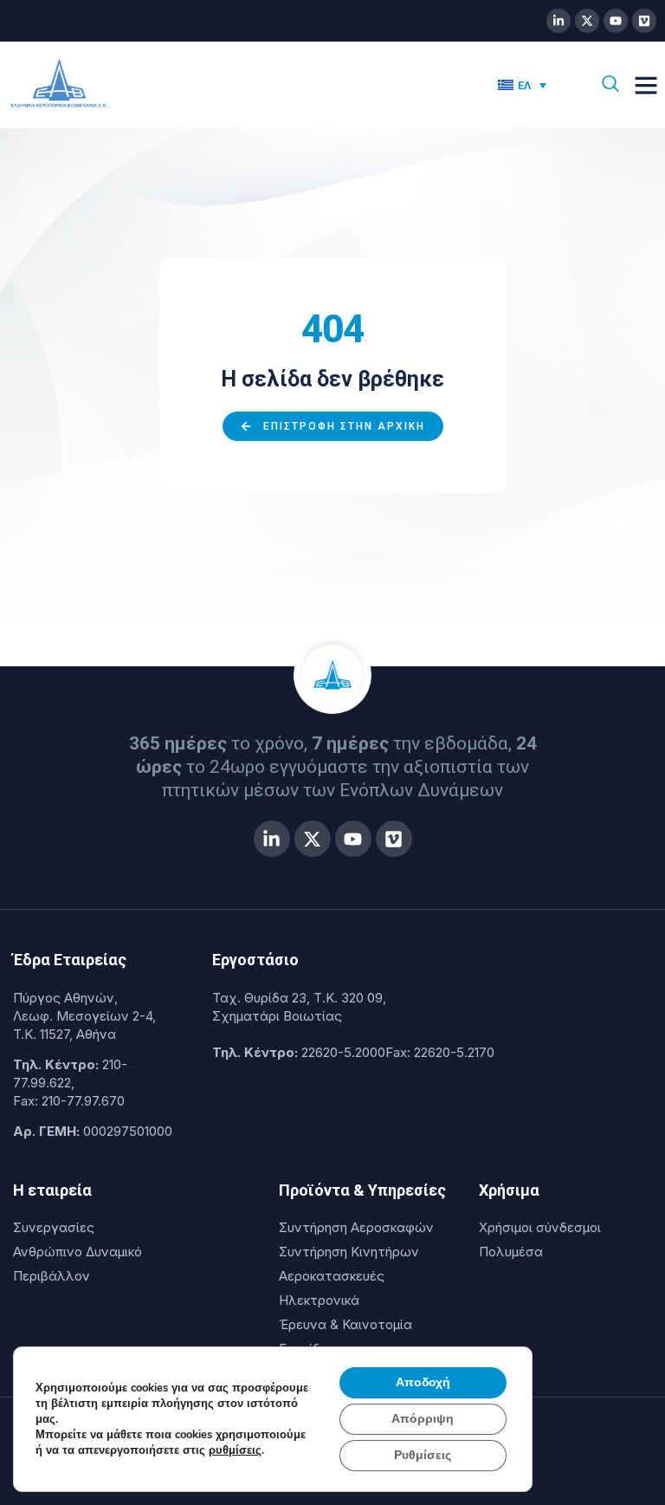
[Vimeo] (644, 21)
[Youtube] (616, 21)
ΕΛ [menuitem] (524, 85)
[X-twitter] (587, 21)
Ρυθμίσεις (422, 1455)
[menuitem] (522, 85)
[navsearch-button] (610, 85)
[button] (646, 85)
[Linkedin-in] (558, 21)
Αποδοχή (423, 1382)
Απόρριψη (422, 1419)
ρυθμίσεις (235, 1450)
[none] (530, 85)
